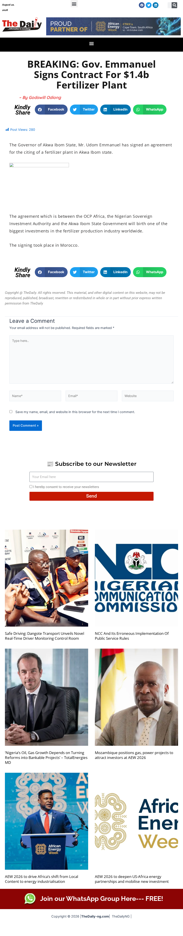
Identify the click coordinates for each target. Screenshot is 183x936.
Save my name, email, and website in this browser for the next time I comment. (75, 412)
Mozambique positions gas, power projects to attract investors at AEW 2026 (134, 755)
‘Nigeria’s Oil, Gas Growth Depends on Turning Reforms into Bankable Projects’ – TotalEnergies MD (46, 757)
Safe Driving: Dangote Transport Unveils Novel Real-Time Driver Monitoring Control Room (44, 636)
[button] (74, 3)
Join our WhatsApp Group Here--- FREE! (101, 898)
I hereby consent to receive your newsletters (66, 487)
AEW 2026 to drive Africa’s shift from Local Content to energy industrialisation (41, 879)
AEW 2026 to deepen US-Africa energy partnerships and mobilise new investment (132, 879)
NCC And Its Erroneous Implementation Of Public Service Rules (132, 636)
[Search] (175, 5)
